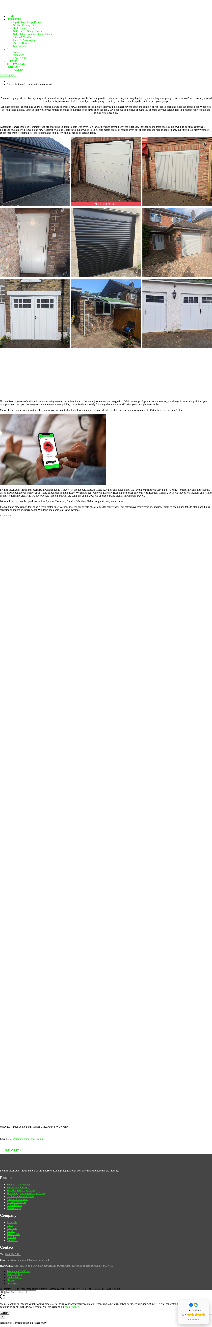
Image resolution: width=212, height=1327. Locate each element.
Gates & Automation (24, 40)
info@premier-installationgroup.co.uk (28, 1260)
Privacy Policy (14, 1274)
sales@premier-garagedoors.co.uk (25, 1139)
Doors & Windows (23, 37)
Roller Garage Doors (24, 28)
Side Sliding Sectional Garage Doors (32, 34)
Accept (4, 1313)
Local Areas (19, 57)
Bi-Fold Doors (20, 43)
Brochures (18, 54)
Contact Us (15, 69)
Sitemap (11, 1280)
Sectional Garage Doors (25, 25)
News (16, 52)
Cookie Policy (14, 1277)
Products (14, 19)
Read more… (7, 515)
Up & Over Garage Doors (27, 22)
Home (11, 16)
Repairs (12, 60)
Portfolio (14, 66)
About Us (13, 49)
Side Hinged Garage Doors (27, 31)
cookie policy (72, 1306)
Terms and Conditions (18, 1271)
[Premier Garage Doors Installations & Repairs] (21, 10)
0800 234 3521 (13, 1150)
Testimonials (16, 63)
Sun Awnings (20, 46)
